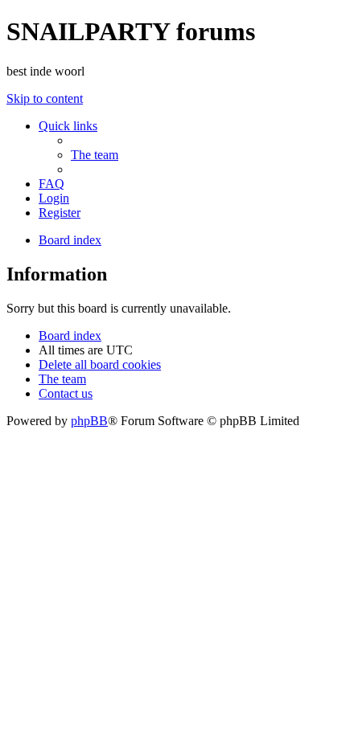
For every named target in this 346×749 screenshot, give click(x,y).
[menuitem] (94, 155)
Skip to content (44, 98)
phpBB (89, 421)
